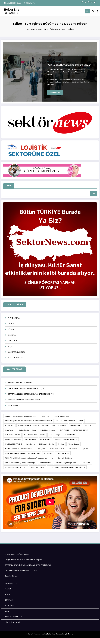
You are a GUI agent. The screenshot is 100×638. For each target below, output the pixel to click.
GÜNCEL (11, 329)
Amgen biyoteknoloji (61, 416)
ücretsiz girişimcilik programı (15, 467)
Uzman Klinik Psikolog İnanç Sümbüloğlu (20, 463)
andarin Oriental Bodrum (65, 421)
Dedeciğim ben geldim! (27, 430)
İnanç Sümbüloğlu (38, 467)
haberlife (52, 69)
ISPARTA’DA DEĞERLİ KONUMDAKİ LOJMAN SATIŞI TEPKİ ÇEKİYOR (31, 394)
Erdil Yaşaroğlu (54, 435)
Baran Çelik (9, 425)
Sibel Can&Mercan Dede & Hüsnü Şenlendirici (22, 453)
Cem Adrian (9, 430)
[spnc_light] (97, 11)
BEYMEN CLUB (75, 425)
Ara (9, 185)
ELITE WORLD (64, 430)
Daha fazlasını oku (55, 92)
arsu (81, 421)
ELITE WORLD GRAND (12, 435)
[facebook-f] (82, 2)
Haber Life (11, 9)
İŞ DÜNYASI (12, 335)
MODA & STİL (50, 61)
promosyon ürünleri (57, 449)
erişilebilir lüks (70, 435)
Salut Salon (73, 449)
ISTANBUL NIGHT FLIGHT (13, 444)
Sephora (85, 449)
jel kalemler (30, 444)
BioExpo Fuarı (89, 425)
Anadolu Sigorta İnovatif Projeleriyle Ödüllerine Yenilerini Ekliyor (28, 421)
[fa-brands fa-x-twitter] (85, 2)
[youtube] (94, 2)
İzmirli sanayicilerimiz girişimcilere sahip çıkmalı (67, 467)
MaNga (61, 444)
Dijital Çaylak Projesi (47, 430)
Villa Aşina (86, 463)
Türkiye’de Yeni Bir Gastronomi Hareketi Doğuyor (26, 388)
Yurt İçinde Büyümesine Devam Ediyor (69, 65)
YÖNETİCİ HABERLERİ (15, 358)
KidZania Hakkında (46, 444)
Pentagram (41, 449)
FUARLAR (11, 324)
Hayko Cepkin (45, 439)
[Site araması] (93, 11)
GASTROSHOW (30, 439)
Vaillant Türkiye (45, 463)
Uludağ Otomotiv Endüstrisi (62, 458)
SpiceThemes (69, 634)
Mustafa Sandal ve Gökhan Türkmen (19, 449)
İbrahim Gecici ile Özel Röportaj (20, 383)
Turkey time (51, 634)
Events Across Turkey (13, 439)
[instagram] (91, 2)
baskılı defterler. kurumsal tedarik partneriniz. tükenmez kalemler (42, 425)
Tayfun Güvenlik (63, 453)
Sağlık (10, 346)
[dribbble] (88, 2)
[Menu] (87, 11)
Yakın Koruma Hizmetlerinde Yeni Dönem (24, 399)
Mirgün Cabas (73, 444)
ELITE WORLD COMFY (80, 430)
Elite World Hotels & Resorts (34, 435)
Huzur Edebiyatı (14, 405)
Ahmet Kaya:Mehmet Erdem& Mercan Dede (21, 416)
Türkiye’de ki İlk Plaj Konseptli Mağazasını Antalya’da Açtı (26, 458)
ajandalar (45, 416)
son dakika (48, 453)
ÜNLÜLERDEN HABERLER (16, 352)
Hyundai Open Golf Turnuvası (66, 439)
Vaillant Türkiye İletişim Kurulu (66, 463)
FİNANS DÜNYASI (14, 318)
